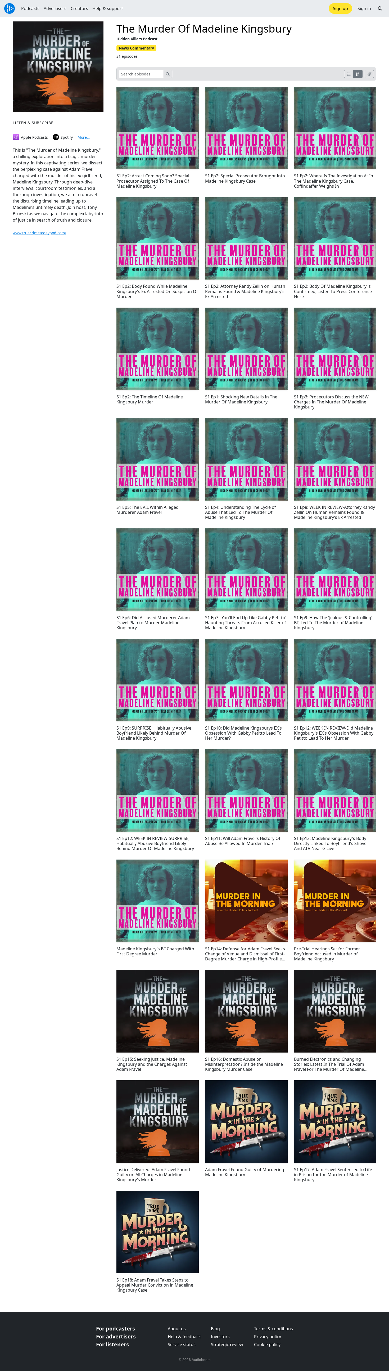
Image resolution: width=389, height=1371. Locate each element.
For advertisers (116, 1336)
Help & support (107, 8)
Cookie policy (267, 1344)
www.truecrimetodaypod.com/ (39, 232)
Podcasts (30, 8)
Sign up (340, 8)
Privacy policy (267, 1336)
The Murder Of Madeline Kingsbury (204, 28)
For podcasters (115, 1328)
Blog (215, 1329)
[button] (380, 8)
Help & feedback (184, 1336)
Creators (79, 8)
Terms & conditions (273, 1329)
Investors (220, 1336)
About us (177, 1329)
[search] (168, 74)
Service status (182, 1344)
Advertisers (55, 8)
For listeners (112, 1344)
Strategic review (227, 1344)
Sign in (364, 8)
